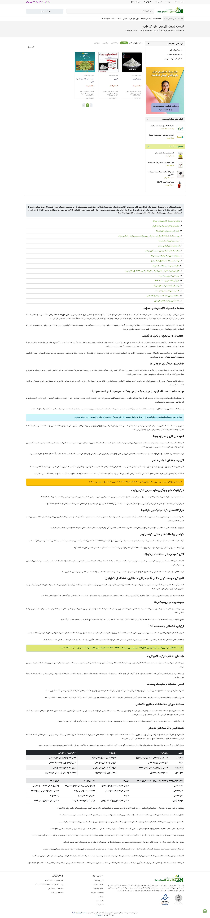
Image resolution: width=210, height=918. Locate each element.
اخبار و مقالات (116, 18)
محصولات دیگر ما (176, 146)
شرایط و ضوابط (99, 888)
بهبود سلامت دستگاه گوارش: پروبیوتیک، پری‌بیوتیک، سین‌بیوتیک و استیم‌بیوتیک (148, 236)
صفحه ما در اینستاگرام (55, 888)
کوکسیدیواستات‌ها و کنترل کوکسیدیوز (165, 261)
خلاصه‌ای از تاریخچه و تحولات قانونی (165, 226)
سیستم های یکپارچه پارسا (79, 913)
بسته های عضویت (97, 892)
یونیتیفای (98, 915)
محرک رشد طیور (175, 50)
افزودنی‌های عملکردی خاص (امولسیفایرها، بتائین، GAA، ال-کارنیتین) (152, 270)
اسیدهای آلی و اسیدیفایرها (169, 241)
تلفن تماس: (54, 880)
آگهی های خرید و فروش (131, 18)
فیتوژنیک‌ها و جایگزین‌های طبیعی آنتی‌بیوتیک (162, 251)
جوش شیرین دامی (174, 54)
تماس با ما (158, 2)
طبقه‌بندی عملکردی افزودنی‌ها (167, 231)
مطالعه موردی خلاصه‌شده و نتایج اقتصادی (163, 295)
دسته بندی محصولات (173, 18)
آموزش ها (147, 2)
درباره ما (168, 2)
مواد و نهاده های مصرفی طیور (147, 31)
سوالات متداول (135, 2)
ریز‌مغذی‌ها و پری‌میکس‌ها (169, 275)
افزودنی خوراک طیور (131, 31)
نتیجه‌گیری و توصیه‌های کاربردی (166, 300)
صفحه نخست (179, 2)
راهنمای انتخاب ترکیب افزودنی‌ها (166, 285)
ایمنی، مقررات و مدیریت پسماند (166, 290)
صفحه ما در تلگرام (57, 892)
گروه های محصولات (175, 43)
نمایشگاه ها (106, 18)
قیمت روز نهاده (146, 18)
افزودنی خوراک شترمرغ (173, 59)
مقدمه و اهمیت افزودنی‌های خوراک (166, 221)
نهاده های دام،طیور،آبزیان (166, 31)
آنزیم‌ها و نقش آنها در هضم (169, 246)
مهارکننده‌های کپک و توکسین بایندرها (165, 256)
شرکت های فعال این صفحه (172, 119)
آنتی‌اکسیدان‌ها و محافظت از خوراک (165, 266)
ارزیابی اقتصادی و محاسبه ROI (167, 280)
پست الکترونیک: (49, 884)
